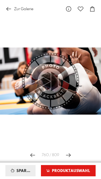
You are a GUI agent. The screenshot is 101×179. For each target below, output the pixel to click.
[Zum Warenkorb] (92, 9)
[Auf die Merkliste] (80, 9)
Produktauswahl (70, 171)
